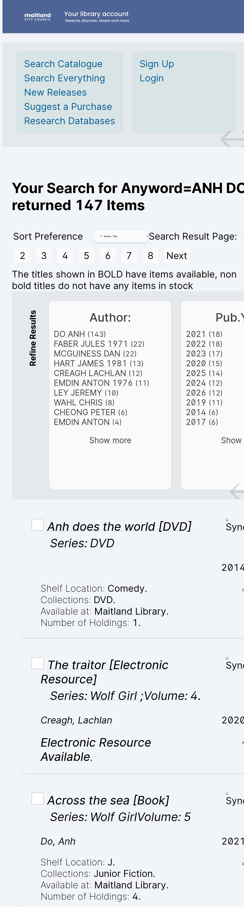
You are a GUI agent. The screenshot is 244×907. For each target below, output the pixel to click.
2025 (196, 373)
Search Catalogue (63, 63)
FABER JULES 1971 (91, 344)
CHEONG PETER (85, 412)
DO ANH (69, 334)
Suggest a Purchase (68, 106)
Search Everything (64, 78)
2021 (196, 334)
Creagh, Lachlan (76, 720)
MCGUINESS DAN (87, 353)
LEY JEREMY (78, 392)
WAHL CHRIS (78, 402)
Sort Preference (48, 236)
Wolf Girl (113, 817)
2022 (196, 344)
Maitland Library (130, 611)
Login (152, 78)
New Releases (55, 92)
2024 (196, 383)
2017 (196, 422)
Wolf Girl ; (117, 695)
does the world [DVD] (119, 526)
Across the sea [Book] (108, 800)
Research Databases (69, 120)
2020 (196, 363)
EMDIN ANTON (82, 422)
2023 (196, 353)
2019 (196, 402)
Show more (110, 440)
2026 (196, 392)
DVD (102, 543)
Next (176, 255)
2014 (196, 412)
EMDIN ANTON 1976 (93, 383)
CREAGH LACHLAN (90, 373)
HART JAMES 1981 (90, 363)
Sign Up (157, 63)
